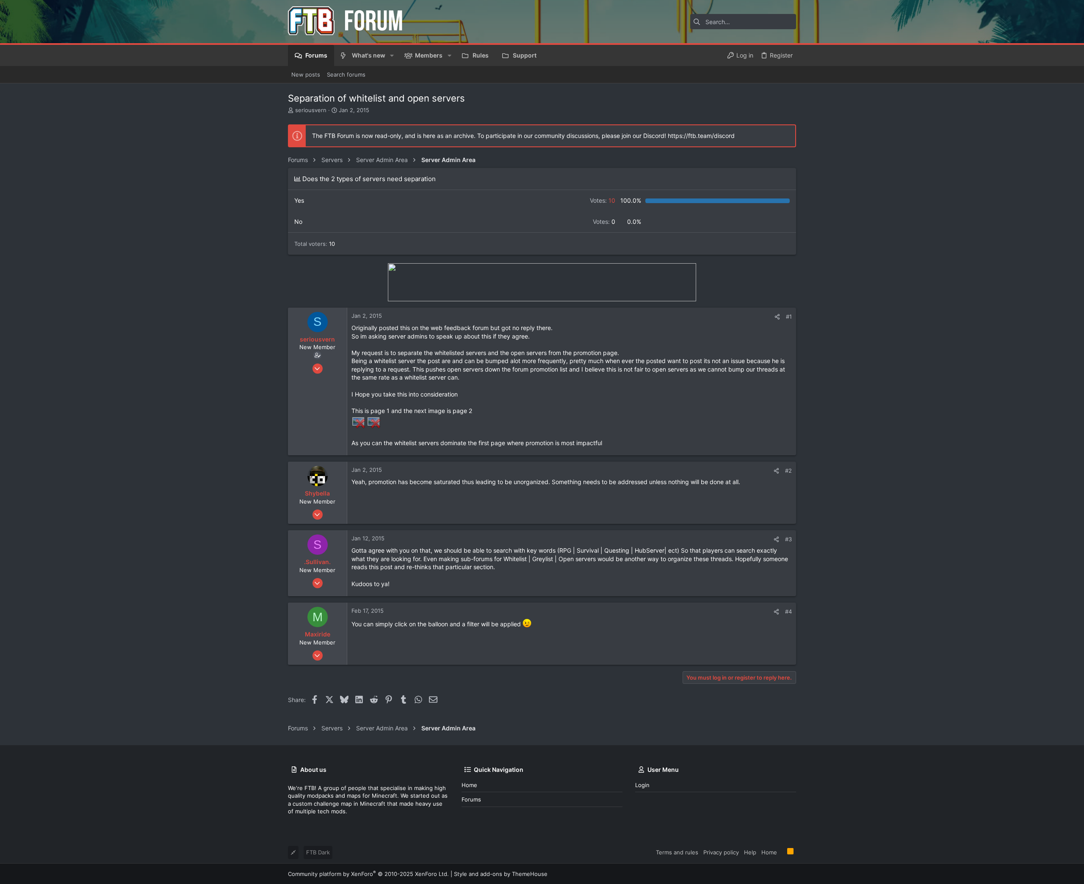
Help (750, 852)
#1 (789, 316)
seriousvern (310, 110)
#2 (788, 470)
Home (469, 785)
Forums (471, 799)
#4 (788, 611)
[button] (392, 55)
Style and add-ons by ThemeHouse (501, 873)
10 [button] (602, 200)
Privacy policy (721, 852)
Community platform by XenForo (368, 873)
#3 (788, 539)
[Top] (782, 851)
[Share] (777, 317)
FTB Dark (318, 852)
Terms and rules (677, 852)
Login (642, 785)
